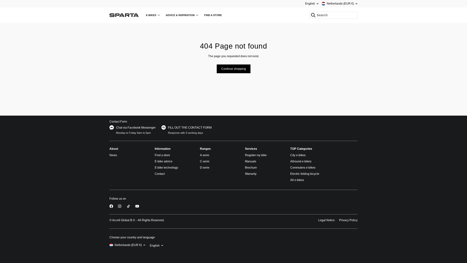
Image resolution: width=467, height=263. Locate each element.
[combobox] (333, 15)
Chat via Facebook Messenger (136, 127)
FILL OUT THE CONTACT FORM (190, 127)
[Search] (313, 15)
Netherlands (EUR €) (340, 3)
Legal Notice (326, 220)
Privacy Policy (348, 220)
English (310, 3)
